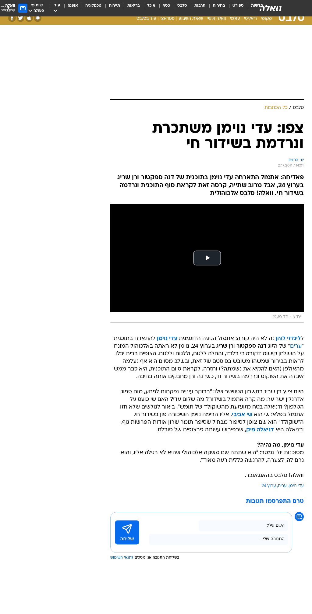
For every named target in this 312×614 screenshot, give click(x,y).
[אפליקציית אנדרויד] (37, 18)
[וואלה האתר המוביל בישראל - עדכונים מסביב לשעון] (271, 8)
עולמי (235, 19)
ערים (296, 346)
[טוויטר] (20, 18)
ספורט (238, 6)
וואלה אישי (216, 19)
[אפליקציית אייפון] (29, 18)
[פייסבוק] (12, 18)
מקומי (266, 19)
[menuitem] (234, 8)
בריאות (133, 6)
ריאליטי (250, 19)
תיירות (114, 6)
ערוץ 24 (268, 486)
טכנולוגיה (93, 6)
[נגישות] (8, 8)
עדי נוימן (296, 486)
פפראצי (167, 19)
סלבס (182, 6)
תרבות (199, 6)
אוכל (151, 6)
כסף (166, 6)
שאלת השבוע (191, 19)
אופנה (73, 6)
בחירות (219, 6)
